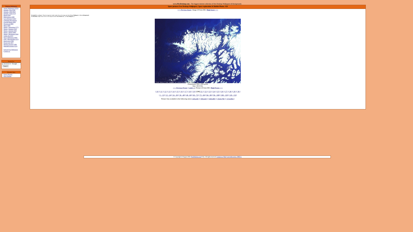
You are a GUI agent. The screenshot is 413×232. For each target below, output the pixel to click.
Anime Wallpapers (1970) (11, 8)
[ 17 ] (186, 91)
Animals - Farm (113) (10, 13)
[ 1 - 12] (162, 95)
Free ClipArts (7, 76)
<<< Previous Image (184, 10)
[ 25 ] (218, 91)
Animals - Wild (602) (10, 12)
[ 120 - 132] (233, 95)
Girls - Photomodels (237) (11, 39)
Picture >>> (217, 88)
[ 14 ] (173, 91)
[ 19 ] (194, 91)
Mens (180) (7, 25)
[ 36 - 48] (182, 95)
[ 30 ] (238, 91)
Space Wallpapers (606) (10, 37)
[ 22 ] (206, 91)
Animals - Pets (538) (9, 10)
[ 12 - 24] (168, 95)
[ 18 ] (190, 91)
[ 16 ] (181, 91)
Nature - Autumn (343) (10, 31)
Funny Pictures (8, 74)
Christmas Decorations (10, 20)
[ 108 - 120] (224, 95)
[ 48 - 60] (188, 95)
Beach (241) (7, 15)
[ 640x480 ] (212, 99)
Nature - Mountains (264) (11, 34)
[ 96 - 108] (216, 95)
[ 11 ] (161, 91)
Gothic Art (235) (8, 36)
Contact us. (7, 51)
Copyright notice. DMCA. (234, 157)
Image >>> (212, 10)
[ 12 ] (165, 91)
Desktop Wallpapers (11, 6)
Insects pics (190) (9, 41)
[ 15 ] (177, 91)
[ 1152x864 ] (230, 99)
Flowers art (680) (8, 24)
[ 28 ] (230, 91)
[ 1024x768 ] (220, 99)
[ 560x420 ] (204, 99)
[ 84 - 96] (209, 95)
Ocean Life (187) (8, 43)
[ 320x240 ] (195, 99)
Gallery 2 (192, 88)
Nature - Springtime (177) (11, 27)
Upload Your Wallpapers (11, 49)
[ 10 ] (157, 91)
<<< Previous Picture (180, 88)
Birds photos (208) (9, 17)
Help (224, 157)
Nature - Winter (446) (10, 32)
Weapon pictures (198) (10, 44)
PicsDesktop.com (196, 157)
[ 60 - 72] (195, 95)
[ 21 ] (201, 91)
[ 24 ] (214, 91)
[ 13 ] (169, 91)
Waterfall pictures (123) (10, 46)
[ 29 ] (234, 91)
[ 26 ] (222, 91)
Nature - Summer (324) (10, 29)
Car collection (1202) (10, 19)
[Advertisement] (11, 112)
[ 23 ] (210, 91)
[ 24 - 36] (175, 95)
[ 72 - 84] (202, 95)
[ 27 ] (226, 91)
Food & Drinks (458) (10, 22)
